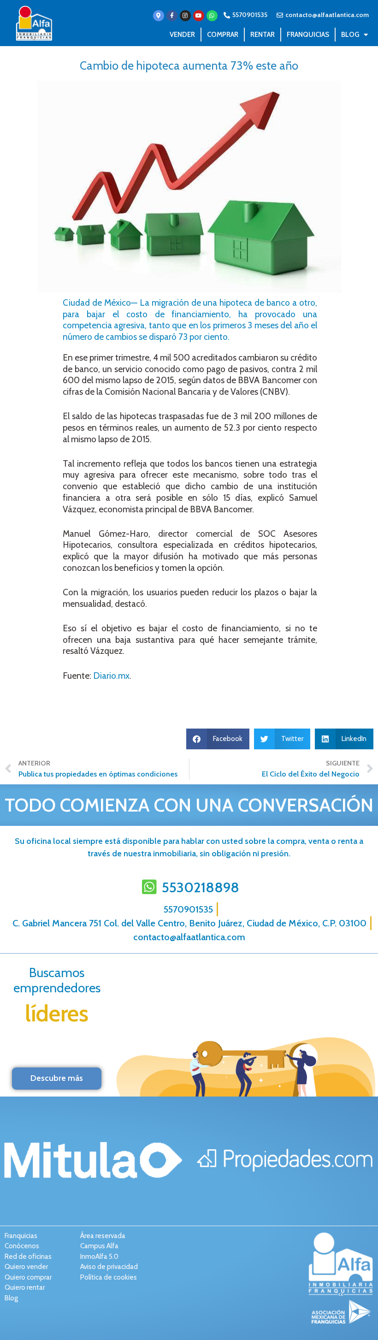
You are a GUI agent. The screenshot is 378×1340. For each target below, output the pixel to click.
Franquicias (308, 34)
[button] (218, 739)
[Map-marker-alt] (158, 15)
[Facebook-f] (171, 15)
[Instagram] (185, 15)
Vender (182, 34)
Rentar (262, 34)
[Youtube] (198, 15)
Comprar (222, 34)
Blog (350, 34)
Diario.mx (111, 675)
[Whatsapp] (212, 15)
